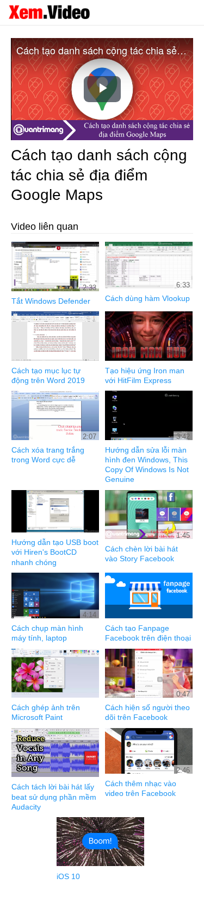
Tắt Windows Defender (50, 301)
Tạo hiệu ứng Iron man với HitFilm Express (144, 375)
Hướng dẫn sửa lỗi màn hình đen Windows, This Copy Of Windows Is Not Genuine (147, 465)
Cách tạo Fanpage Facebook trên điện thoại (148, 633)
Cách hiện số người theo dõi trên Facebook (147, 712)
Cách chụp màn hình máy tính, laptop (47, 633)
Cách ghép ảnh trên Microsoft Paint (45, 712)
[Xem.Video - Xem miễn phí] (49, 12)
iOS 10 (68, 876)
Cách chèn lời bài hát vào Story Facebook (141, 553)
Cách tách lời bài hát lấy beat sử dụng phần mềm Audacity (53, 796)
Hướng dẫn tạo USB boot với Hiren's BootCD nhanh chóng (54, 552)
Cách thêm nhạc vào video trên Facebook (140, 788)
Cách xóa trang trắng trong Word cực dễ (47, 455)
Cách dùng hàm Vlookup (147, 298)
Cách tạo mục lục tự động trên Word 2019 (48, 375)
